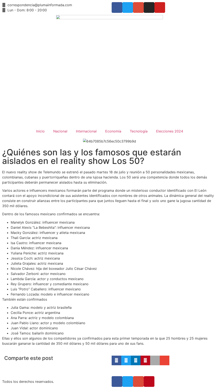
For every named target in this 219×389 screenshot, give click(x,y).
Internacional (86, 131)
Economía (113, 131)
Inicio (40, 131)
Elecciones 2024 (169, 131)
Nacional (60, 131)
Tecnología (139, 131)
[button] (116, 360)
